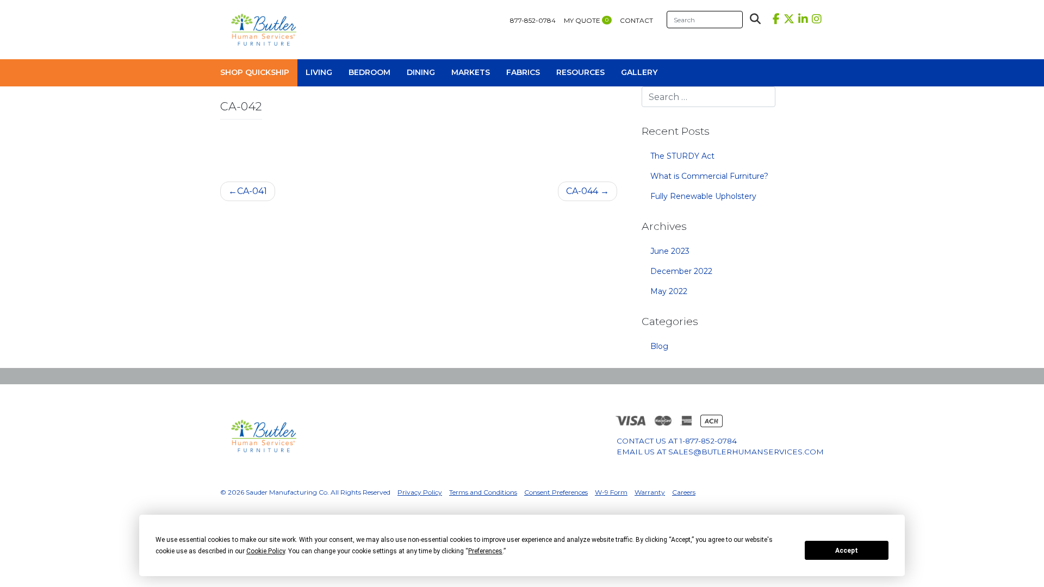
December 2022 (681, 271)
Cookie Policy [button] (265, 551)
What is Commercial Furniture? (709, 176)
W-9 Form (611, 492)
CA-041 (252, 191)
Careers (683, 492)
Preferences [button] (485, 551)
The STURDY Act (682, 156)
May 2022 (668, 291)
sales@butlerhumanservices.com (746, 451)
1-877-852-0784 (708, 440)
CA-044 (582, 191)
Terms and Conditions (483, 492)
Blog (659, 346)
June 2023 (669, 251)
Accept (846, 550)
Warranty (650, 492)
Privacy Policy (419, 492)
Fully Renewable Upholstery (703, 196)
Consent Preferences (556, 492)
